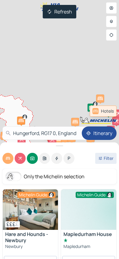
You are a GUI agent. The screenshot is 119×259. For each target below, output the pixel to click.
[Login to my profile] (111, 8)
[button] (75, 122)
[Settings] (111, 21)
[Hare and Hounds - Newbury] (30, 209)
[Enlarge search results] (59, 145)
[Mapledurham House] (88, 210)
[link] (103, 111)
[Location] (111, 35)
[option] (7, 158)
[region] (30, 209)
